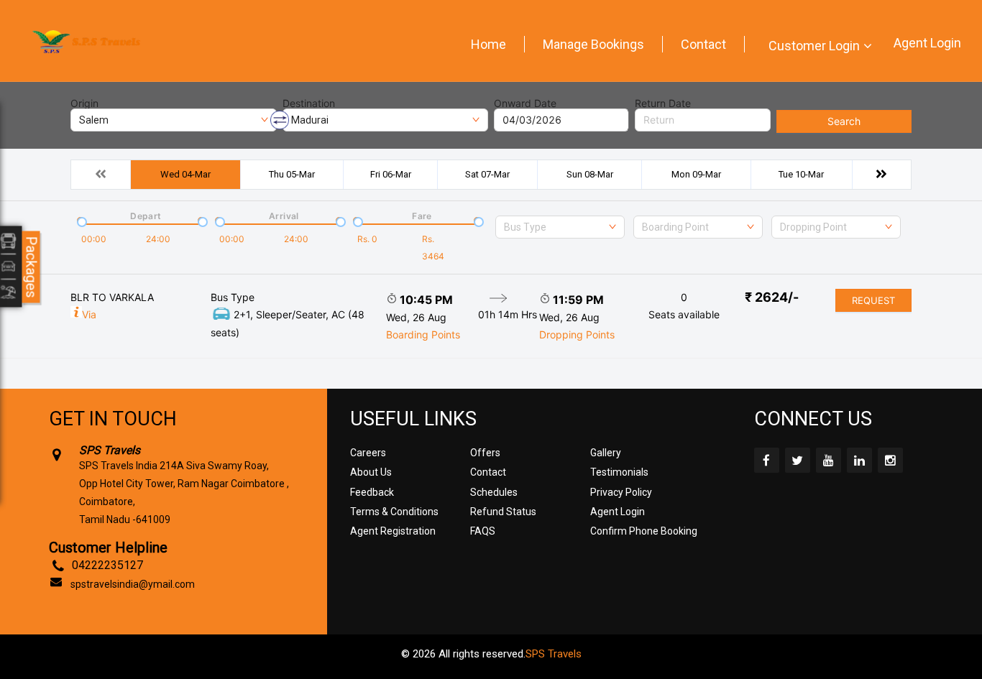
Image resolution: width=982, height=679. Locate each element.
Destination (309, 103)
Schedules (494, 492)
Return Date (663, 103)
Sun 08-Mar (589, 174)
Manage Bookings (593, 44)
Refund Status (503, 511)
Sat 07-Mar (487, 174)
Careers (368, 452)
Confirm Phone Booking (643, 531)
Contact (703, 44)
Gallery (605, 452)
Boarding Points (423, 334)
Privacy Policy (621, 492)
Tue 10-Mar (801, 174)
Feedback (372, 492)
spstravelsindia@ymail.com (132, 584)
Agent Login (927, 42)
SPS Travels (554, 653)
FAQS (482, 531)
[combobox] (560, 227)
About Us (371, 472)
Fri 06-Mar (390, 174)
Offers (485, 452)
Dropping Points (577, 334)
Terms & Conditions (394, 511)
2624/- (772, 297)
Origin (84, 103)
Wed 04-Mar (185, 174)
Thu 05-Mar (292, 174)
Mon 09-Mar (696, 174)
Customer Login (814, 45)
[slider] (80, 220)
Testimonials (619, 472)
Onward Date (525, 103)
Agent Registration (393, 531)
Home (488, 44)
